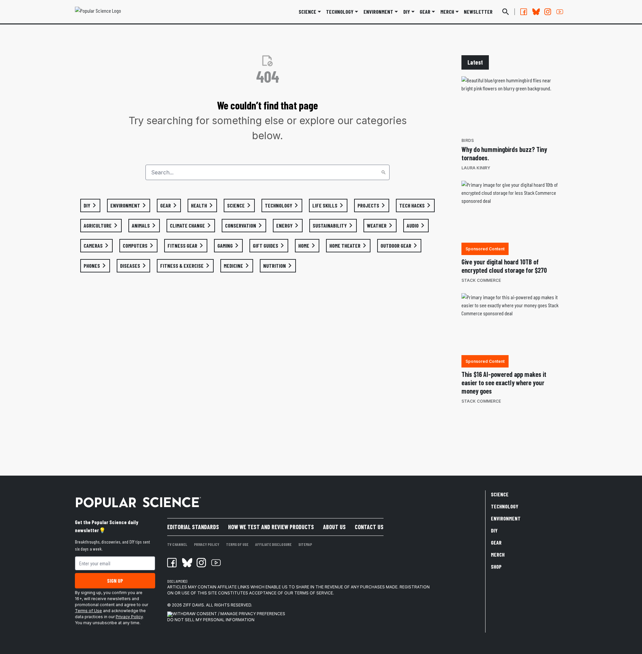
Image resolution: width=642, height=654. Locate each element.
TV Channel (177, 544)
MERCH (447, 11)
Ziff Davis (193, 604)
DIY (406, 11)
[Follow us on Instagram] (547, 11)
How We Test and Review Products (271, 526)
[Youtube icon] (216, 562)
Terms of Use (88, 610)
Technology (339, 11)
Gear (425, 11)
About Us (334, 526)
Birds (467, 140)
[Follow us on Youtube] (559, 11)
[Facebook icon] (172, 562)
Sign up (115, 580)
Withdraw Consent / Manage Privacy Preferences (229, 613)
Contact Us (369, 526)
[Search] (384, 172)
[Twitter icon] (186, 562)
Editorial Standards (193, 526)
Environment (378, 11)
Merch (498, 554)
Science (307, 11)
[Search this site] (505, 11)
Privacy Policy (129, 616)
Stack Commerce (481, 280)
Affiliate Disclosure (273, 544)
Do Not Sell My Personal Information (210, 619)
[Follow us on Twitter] (535, 11)
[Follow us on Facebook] (523, 11)
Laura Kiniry (475, 167)
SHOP (496, 566)
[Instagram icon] (201, 562)
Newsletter (478, 11)
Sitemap (305, 544)
